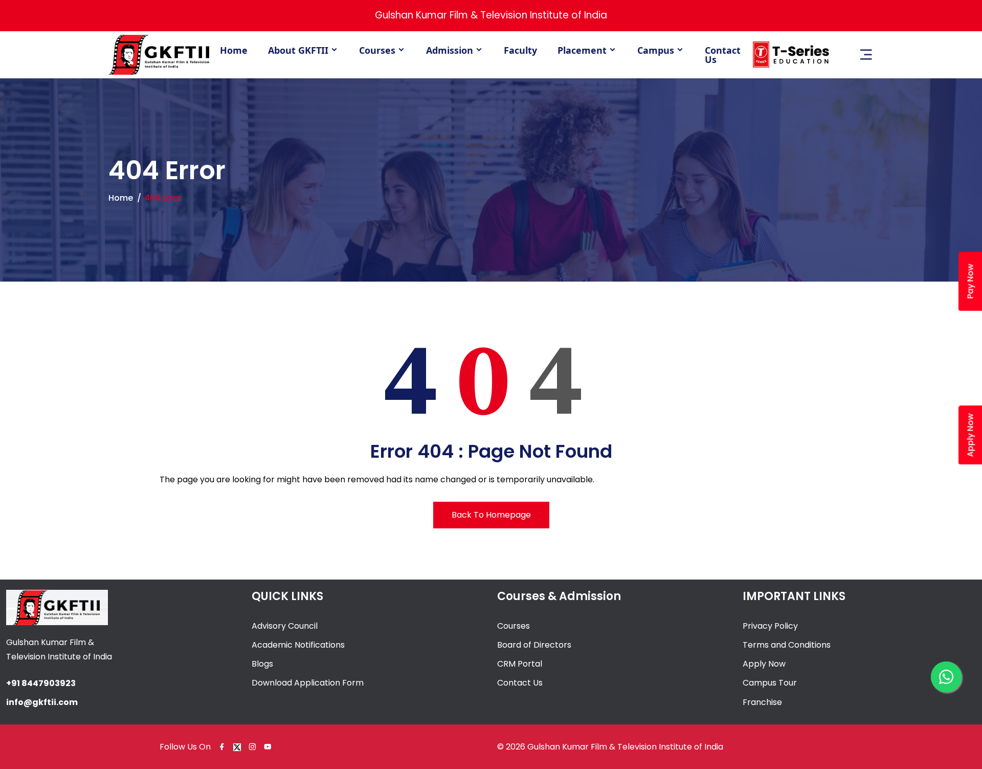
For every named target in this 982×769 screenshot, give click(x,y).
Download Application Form (308, 683)
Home (234, 50)
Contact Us (723, 55)
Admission (449, 50)
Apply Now (764, 664)
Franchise (762, 702)
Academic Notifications (298, 645)
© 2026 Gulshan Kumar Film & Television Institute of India (610, 747)
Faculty (520, 50)
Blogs (262, 664)
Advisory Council (285, 626)
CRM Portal (519, 664)
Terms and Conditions (787, 645)
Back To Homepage (491, 515)
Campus (655, 50)
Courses (377, 50)
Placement (582, 50)
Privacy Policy (770, 626)
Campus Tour (770, 683)
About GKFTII (298, 50)
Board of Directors (534, 645)
